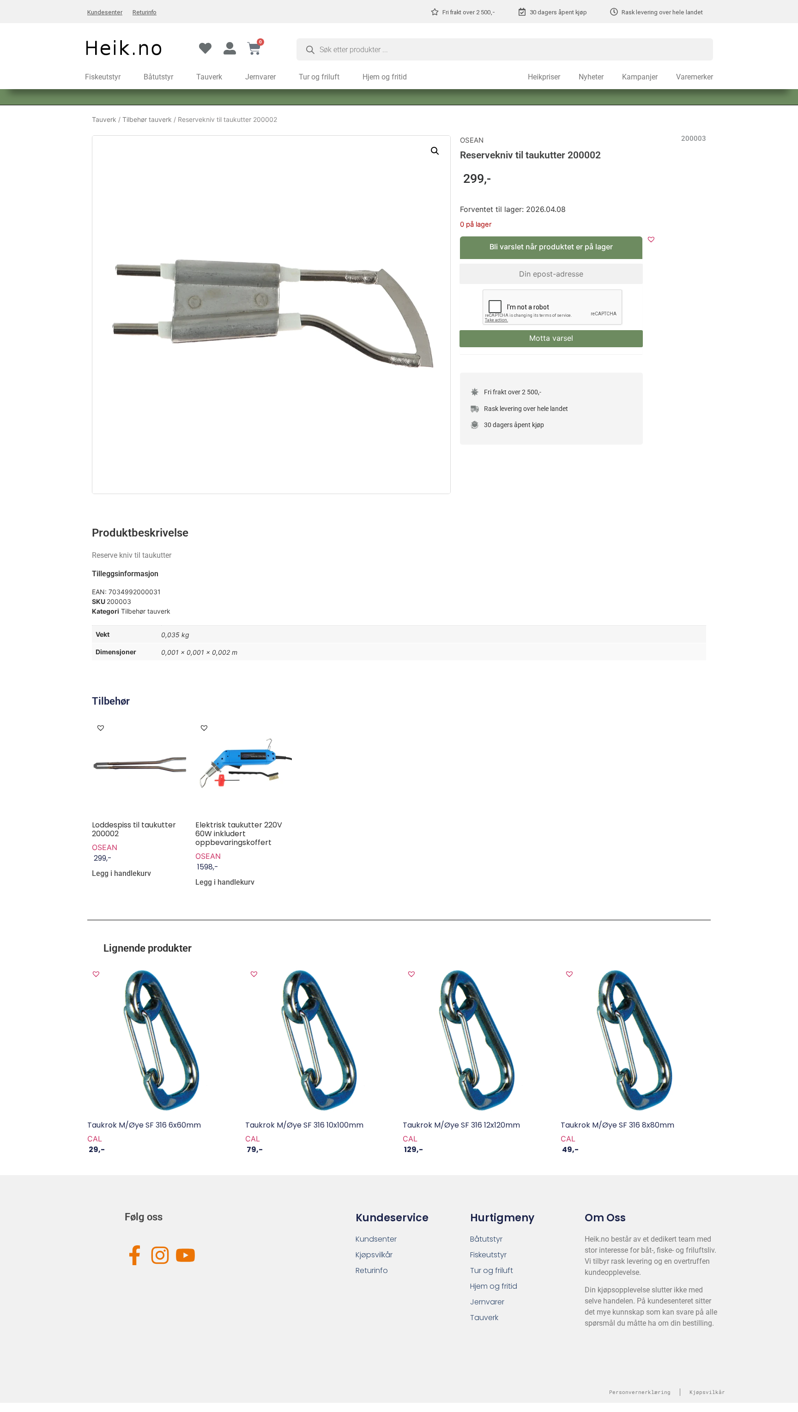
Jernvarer (260, 76)
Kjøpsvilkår (374, 1254)
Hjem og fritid (385, 76)
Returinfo (145, 12)
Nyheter (591, 76)
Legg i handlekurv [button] (121, 873)
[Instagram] (160, 1255)
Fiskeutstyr (103, 76)
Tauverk (209, 76)
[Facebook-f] (135, 1255)
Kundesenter (104, 12)
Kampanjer (640, 76)
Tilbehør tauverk (147, 119)
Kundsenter (376, 1239)
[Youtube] (185, 1255)
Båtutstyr (158, 76)
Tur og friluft (319, 76)
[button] (435, 151)
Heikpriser (544, 76)
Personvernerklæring (640, 1391)
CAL (94, 1138)
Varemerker (694, 76)
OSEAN (472, 140)
